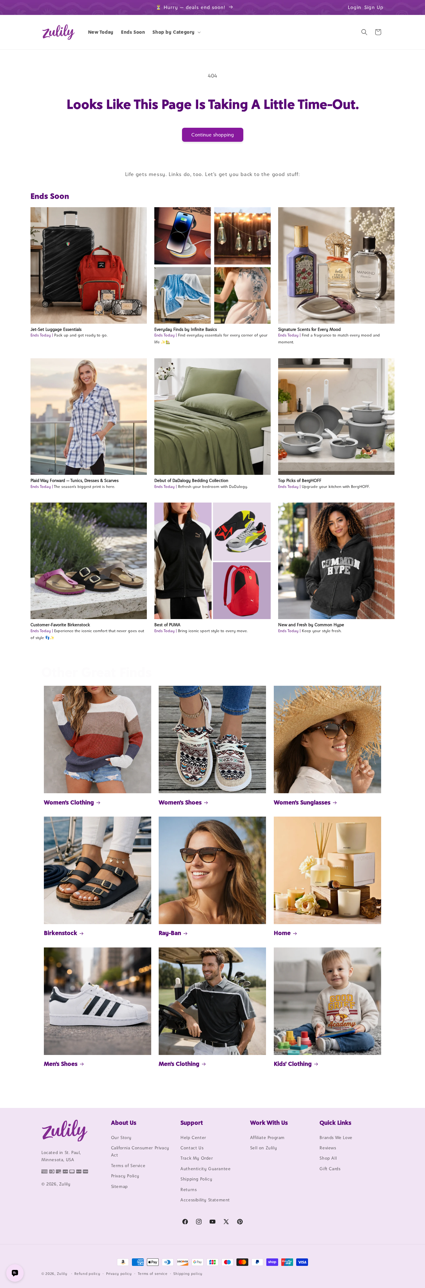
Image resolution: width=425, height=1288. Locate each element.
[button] (176, 32)
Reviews (328, 1147)
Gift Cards (330, 1168)
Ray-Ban (170, 932)
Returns (188, 1189)
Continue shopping (212, 135)
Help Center (193, 1137)
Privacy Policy (125, 1175)
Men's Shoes (60, 1063)
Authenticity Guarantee (205, 1168)
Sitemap (119, 1186)
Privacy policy (119, 1273)
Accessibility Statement (205, 1199)
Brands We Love (336, 1137)
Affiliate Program (267, 1137)
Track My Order (196, 1158)
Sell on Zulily (263, 1147)
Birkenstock (60, 932)
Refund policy (87, 1273)
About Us (123, 1122)
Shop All (328, 1158)
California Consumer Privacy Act (140, 1151)
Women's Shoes (180, 802)
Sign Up (374, 7)
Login (354, 7)
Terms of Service (128, 1165)
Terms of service (153, 1273)
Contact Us (191, 1147)
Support (191, 1122)
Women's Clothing (69, 802)
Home (282, 932)
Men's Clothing (179, 1063)
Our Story (121, 1137)
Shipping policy (188, 1273)
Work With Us (269, 1122)
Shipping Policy (196, 1178)
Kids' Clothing (293, 1063)
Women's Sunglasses (302, 802)
